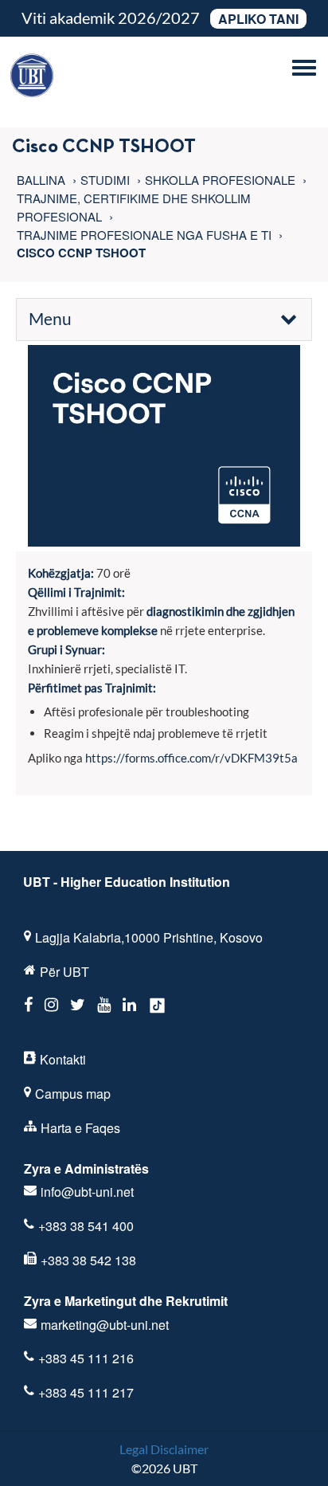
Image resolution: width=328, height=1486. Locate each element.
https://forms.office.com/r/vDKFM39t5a (191, 758)
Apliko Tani (258, 19)
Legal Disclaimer (164, 1449)
